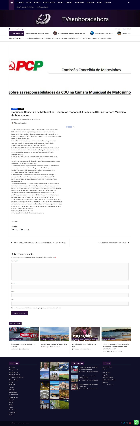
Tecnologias (12, 412)
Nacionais (69, 2)
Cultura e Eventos (49, 2)
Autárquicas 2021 (13, 370)
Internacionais (79, 2)
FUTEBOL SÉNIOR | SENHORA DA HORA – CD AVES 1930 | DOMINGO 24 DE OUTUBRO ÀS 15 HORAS (40, 242)
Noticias (60, 2)
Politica (29, 2)
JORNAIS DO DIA (13, 395)
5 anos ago (16, 119)
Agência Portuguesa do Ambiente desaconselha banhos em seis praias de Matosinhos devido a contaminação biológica (116, 346)
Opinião (99, 2)
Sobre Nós (118, 29)
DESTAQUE (14, 109)
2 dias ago (15, 349)
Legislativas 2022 (13, 397)
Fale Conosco (127, 29)
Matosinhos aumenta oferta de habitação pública (54, 344)
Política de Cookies (108, 377)
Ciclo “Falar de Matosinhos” (25, 7)
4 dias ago (107, 351)
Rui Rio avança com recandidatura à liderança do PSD (112, 242)
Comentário (14, 261)
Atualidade (20, 2)
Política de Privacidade (109, 380)
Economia (108, 2)
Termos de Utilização (108, 385)
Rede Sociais (12, 410)
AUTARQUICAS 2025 (14, 375)
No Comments (37, 119)
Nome (13, 283)
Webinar (11, 415)
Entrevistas (90, 2)
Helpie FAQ (105, 375)
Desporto (37, 2)
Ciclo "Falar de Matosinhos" (16, 377)
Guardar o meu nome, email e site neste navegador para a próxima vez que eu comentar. (37, 308)
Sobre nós (105, 382)
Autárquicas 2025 (42, 7)
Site (12, 300)
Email (13, 291)
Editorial (105, 370)
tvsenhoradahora (26, 119)
